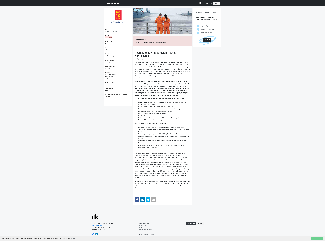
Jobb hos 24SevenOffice (146, 234)
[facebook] (93, 234)
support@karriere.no (98, 225)
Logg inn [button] (216, 3)
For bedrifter (208, 3)
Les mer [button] (73, 238)
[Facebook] (137, 199)
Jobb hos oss (143, 232)
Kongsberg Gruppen (111, 31)
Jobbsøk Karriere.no (145, 223)
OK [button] (317, 238)
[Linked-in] (96, 234)
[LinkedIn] (142, 199)
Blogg (141, 227)
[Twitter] (148, 199)
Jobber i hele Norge (115, 3)
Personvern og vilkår (145, 230)
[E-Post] (153, 199)
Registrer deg (143, 225)
